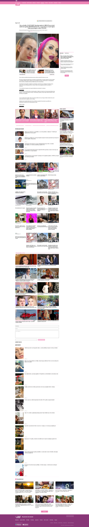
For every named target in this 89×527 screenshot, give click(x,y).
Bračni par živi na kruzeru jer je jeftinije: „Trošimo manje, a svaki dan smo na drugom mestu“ (41, 465)
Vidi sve (67, 75)
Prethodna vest (22, 74)
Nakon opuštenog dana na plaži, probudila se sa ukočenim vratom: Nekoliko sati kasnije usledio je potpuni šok (41, 452)
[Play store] (18, 525)
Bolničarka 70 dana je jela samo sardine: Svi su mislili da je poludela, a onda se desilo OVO (67, 120)
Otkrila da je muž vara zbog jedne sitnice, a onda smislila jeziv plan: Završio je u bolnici (41, 347)
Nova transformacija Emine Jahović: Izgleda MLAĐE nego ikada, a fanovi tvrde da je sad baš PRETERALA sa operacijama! (41, 150)
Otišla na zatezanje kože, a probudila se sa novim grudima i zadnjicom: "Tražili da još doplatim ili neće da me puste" (41, 132)
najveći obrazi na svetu (20, 125)
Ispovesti (42, 2)
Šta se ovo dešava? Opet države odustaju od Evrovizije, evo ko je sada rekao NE (66, 64)
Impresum (65, 522)
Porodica (38, 2)
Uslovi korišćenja (71, 522)
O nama (51, 522)
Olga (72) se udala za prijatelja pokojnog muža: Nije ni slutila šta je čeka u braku (40, 412)
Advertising (60, 522)
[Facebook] (67, 516)
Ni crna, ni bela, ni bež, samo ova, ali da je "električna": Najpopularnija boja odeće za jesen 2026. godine (66, 68)
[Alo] (16, 0)
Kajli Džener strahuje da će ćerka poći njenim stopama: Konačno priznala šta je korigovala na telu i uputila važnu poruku (42, 138)
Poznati (46, 2)
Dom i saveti (51, 2)
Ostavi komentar (41, 339)
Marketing (55, 522)
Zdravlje (34, 2)
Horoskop (55, 2)
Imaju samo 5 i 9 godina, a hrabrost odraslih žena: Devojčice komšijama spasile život (41, 438)
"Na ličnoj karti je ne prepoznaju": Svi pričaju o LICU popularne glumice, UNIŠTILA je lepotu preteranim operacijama (42, 156)
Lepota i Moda (29, 2)
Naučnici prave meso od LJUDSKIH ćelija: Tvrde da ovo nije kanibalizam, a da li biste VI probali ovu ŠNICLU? (50, 71)
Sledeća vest (52, 74)
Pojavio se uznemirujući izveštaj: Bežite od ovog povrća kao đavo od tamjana (66, 156)
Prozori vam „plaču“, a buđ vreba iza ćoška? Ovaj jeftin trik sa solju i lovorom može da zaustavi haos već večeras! (66, 132)
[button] (42, 31)
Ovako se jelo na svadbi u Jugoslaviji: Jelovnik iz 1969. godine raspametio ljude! (40, 399)
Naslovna (24, 2)
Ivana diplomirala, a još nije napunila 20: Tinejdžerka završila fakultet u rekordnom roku (41, 373)
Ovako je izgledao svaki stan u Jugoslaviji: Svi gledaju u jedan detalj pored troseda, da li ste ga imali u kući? (66, 144)
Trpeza (59, 2)
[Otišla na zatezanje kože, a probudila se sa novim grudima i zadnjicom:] (19, 133)
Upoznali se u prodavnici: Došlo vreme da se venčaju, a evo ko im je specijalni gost (40, 425)
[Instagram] (69, 516)
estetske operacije (28, 125)
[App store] (25, 525)
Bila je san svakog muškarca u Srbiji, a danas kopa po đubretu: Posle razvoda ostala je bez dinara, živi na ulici (42, 361)
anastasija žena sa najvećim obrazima (39, 125)
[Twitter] (71, 516)
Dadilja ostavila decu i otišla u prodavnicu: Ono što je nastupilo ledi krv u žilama (40, 386)
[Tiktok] (73, 516)
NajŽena (31, 31)
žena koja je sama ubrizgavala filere (52, 125)
